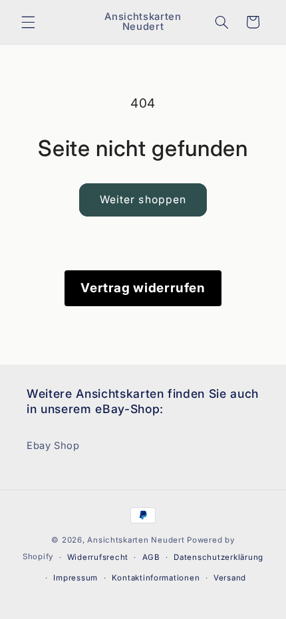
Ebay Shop (53, 446)
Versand (230, 577)
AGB (151, 557)
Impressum (75, 577)
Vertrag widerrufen (142, 288)
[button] (28, 22)
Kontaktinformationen (156, 577)
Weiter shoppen (143, 199)
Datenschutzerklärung (218, 557)
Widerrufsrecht (97, 557)
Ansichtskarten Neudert (135, 540)
